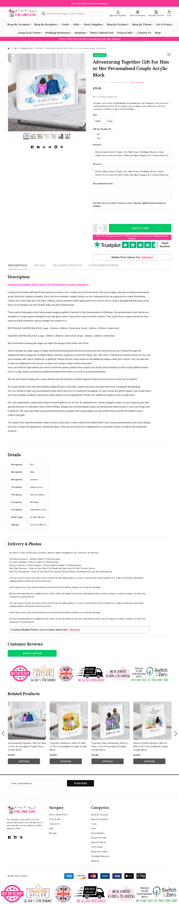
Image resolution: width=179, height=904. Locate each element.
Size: (96, 115)
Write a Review (137, 82)
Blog (158, 32)
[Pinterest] (61, 147)
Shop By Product (117, 24)
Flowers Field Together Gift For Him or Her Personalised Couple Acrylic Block (150, 746)
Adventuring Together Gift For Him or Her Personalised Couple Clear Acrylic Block (27, 746)
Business (80, 32)
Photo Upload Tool (101, 32)
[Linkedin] (55, 147)
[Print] (44, 147)
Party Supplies (93, 24)
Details (40, 265)
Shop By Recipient (45, 24)
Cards (65, 24)
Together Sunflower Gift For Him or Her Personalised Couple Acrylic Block (68, 746)
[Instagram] (15, 837)
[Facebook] (32, 147)
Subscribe (80, 783)
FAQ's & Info (125, 32)
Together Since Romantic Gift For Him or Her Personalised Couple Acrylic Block (109, 746)
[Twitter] (49, 147)
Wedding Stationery (57, 32)
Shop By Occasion (18, 24)
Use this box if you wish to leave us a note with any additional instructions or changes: (129, 204)
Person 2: (97, 164)
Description (17, 265)
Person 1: (97, 144)
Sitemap (53, 833)
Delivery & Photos (67, 265)
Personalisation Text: (103, 183)
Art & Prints (163, 24)
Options (24, 761)
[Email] (38, 147)
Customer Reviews (103, 265)
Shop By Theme (142, 24)
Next (176, 733)
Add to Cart (140, 228)
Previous (3, 733)
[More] (31, 24)
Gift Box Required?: (103, 129)
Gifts (76, 24)
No (98, 134)
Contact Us (144, 32)
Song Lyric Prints (30, 32)
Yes (98, 138)
